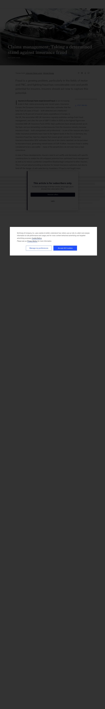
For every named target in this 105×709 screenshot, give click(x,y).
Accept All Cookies (65, 248)
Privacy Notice (32, 241)
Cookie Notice (37, 238)
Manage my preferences (38, 248)
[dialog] (53, 241)
